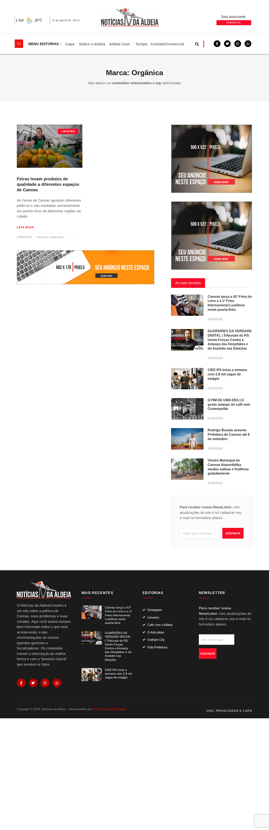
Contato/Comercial (167, 44)
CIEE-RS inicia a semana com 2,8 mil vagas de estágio (227, 374)
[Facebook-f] (217, 43)
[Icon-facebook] (21, 683)
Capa (69, 44)
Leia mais (25, 227)
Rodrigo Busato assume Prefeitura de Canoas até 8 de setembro (229, 434)
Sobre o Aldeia (92, 44)
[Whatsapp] (248, 43)
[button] (197, 44)
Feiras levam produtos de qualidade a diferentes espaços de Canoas (48, 184)
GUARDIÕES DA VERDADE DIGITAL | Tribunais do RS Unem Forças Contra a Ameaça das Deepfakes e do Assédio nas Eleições (230, 339)
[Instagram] (45, 683)
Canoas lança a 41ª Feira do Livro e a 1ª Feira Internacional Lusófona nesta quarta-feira (118, 615)
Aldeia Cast (119, 44)
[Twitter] (227, 43)
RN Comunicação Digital (110, 709)
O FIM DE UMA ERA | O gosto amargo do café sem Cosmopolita (229, 404)
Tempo (141, 44)
